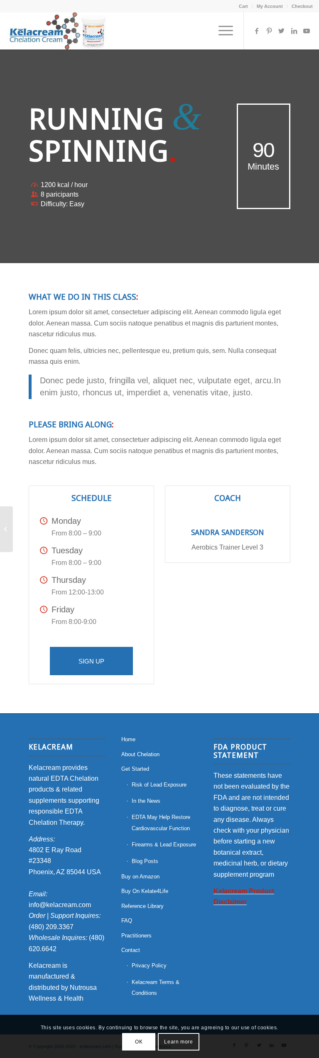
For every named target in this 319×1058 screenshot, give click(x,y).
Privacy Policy (149, 965)
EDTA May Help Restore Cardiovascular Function (161, 822)
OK (138, 1042)
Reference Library (142, 906)
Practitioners (136, 935)
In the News (146, 801)
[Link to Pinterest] (269, 31)
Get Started (135, 769)
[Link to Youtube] (306, 31)
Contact (130, 950)
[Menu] (221, 30)
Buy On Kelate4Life (144, 891)
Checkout (302, 6)
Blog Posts (145, 861)
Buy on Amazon (140, 876)
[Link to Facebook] (256, 31)
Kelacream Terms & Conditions (155, 987)
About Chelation (140, 754)
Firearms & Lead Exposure (164, 844)
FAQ (126, 920)
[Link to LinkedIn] (294, 31)
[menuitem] (244, 6)
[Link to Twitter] (281, 31)
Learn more (178, 1042)
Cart (243, 6)
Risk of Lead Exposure (159, 785)
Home (128, 739)
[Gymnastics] (6, 529)
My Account (270, 6)
